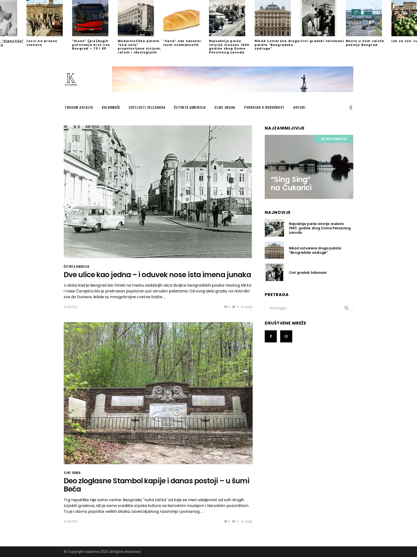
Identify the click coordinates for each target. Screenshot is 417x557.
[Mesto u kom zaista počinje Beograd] (368, 18)
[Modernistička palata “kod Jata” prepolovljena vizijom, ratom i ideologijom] (140, 18)
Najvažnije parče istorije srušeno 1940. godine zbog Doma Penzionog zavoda (230, 46)
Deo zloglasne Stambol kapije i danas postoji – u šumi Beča (156, 485)
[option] (232, 27)
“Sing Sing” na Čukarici (291, 183)
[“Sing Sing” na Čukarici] (309, 167)
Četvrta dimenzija (76, 266)
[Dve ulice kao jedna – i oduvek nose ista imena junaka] (158, 191)
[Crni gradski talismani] (323, 18)
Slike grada (72, 472)
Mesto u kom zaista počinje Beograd (365, 43)
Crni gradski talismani (322, 41)
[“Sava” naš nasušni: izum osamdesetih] (186, 18)
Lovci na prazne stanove (42, 43)
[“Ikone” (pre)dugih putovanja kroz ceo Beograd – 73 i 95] (95, 18)
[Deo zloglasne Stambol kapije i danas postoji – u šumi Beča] (158, 393)
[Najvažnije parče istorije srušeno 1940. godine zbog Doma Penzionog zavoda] (232, 18)
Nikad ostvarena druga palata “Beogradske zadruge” (277, 45)
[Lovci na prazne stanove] (49, 18)
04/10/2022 (71, 307)
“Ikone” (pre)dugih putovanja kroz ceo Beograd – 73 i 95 (91, 45)
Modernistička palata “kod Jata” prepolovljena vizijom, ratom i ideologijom (139, 46)
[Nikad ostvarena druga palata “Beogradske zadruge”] (277, 18)
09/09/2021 (71, 521)
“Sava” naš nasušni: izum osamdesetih (182, 43)
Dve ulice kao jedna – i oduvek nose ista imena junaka (157, 274)
